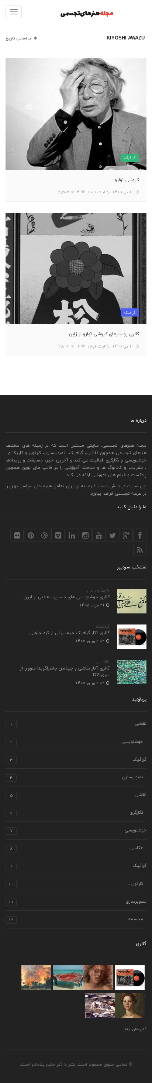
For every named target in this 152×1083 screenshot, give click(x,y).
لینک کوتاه (96, 192)
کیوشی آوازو (127, 180)
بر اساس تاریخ (18, 38)
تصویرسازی (76, 777)
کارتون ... (75, 884)
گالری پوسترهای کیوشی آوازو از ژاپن (104, 334)
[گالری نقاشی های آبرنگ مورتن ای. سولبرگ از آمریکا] (100, 1005)
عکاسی (76, 848)
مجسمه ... (75, 919)
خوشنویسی (98, 591)
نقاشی (103, 662)
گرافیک (129, 158)
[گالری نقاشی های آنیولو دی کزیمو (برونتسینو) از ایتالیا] (130, 1005)
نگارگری (76, 813)
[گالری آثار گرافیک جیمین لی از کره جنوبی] (130, 977)
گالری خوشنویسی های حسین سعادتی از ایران (67, 597)
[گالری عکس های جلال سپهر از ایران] (68, 977)
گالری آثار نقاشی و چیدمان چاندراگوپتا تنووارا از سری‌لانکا (65, 671)
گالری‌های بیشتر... (133, 1029)
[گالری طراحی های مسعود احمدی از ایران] (98, 977)
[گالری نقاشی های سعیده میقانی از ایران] (36, 977)
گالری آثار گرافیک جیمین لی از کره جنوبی (70, 633)
